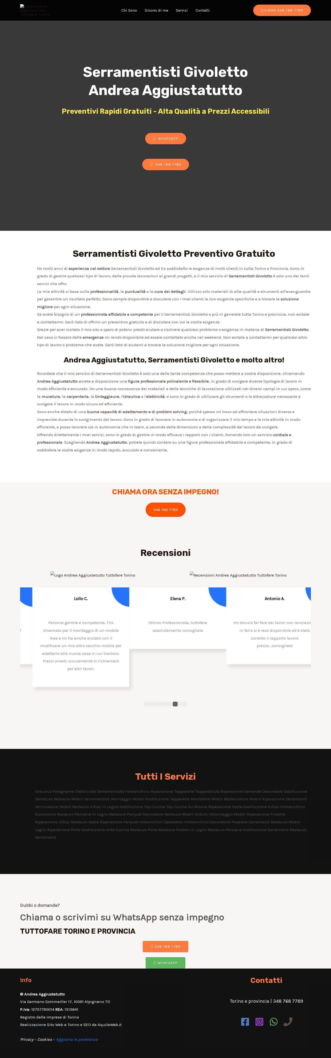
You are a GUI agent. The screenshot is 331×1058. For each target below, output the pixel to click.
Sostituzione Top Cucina (142, 806)
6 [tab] (170, 704)
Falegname (64, 791)
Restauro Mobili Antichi (187, 814)
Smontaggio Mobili (228, 814)
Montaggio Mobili (128, 798)
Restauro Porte (144, 829)
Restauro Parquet (126, 814)
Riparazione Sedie (225, 806)
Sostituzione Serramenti (266, 829)
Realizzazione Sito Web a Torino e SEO (55, 1024)
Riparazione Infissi (53, 821)
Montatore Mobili (207, 798)
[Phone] (288, 1021)
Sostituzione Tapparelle (168, 798)
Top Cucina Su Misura (187, 806)
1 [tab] (146, 704)
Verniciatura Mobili (53, 806)
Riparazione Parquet (119, 821)
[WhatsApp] (273, 1021)
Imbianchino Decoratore (207, 821)
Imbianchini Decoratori (161, 821)
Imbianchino (138, 791)
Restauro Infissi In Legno (95, 806)
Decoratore (273, 791)
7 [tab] (175, 704)
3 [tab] (155, 704)
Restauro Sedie (85, 821)
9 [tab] (184, 704)
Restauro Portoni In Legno (183, 829)
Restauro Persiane (225, 829)
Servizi (182, 10)
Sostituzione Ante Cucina (105, 829)
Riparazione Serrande (241, 791)
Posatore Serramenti (251, 821)
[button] (165, 138)
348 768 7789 (165, 509)
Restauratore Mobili (243, 798)
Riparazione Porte (64, 829)
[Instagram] (259, 1021)
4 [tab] (160, 704)
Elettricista (86, 791)
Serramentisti (97, 798)
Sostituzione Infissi (261, 806)
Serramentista (111, 791)
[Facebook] (245, 1021)
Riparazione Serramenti (284, 798)
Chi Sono (129, 10)
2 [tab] (151, 704)
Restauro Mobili (69, 798)
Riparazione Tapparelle (173, 791)
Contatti (203, 10)
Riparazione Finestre (266, 814)
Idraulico (44, 791)
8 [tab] (180, 704)
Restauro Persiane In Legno (83, 814)
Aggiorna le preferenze (77, 1039)
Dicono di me (156, 10)
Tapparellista (208, 791)
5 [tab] (165, 704)
